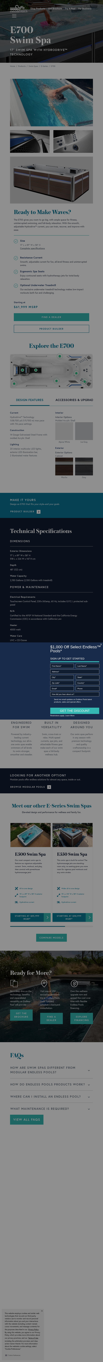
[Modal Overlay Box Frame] (51, 681)
